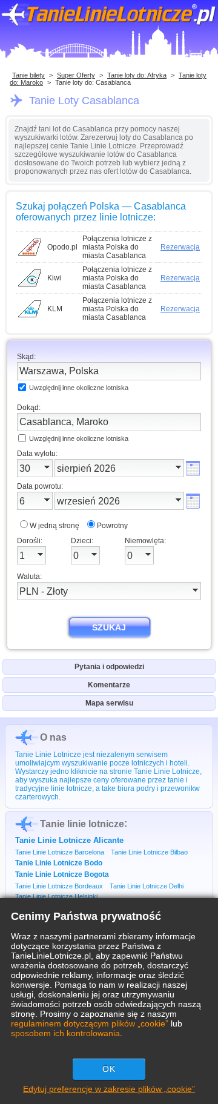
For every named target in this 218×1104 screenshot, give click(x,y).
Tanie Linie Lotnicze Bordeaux (59, 886)
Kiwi (54, 278)
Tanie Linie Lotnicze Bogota (62, 874)
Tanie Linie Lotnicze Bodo (58, 863)
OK (109, 1069)
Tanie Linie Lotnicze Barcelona (59, 852)
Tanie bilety (28, 75)
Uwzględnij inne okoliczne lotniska (78, 387)
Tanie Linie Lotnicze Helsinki (56, 896)
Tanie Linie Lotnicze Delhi (146, 886)
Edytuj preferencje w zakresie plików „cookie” (109, 1089)
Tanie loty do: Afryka (137, 75)
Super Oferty (76, 75)
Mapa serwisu (109, 703)
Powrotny (112, 525)
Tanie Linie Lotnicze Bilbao (149, 852)
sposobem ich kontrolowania (65, 1033)
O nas (53, 737)
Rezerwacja (180, 247)
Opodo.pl (62, 247)
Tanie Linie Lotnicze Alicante (69, 840)
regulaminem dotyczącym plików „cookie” (89, 1023)
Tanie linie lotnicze (82, 824)
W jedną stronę (54, 525)
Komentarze (109, 685)
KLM (54, 309)
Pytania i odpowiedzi (109, 667)
